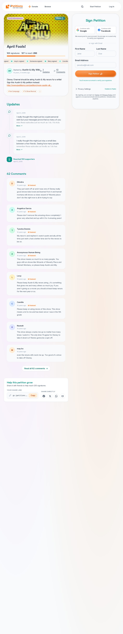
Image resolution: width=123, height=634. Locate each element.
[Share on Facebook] (43, 396)
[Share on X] (50, 396)
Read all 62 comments (36, 368)
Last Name (101, 49)
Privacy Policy (108, 95)
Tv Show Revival (29, 91)
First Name (80, 49)
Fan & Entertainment (15, 18)
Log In (111, 7)
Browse (48, 7)
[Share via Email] (62, 396)
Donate (35, 7)
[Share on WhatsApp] (56, 396)
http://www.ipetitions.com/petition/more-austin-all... (29, 85)
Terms (97, 95)
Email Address (81, 60)
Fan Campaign (13, 91)
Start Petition (95, 7)
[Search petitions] (82, 6)
